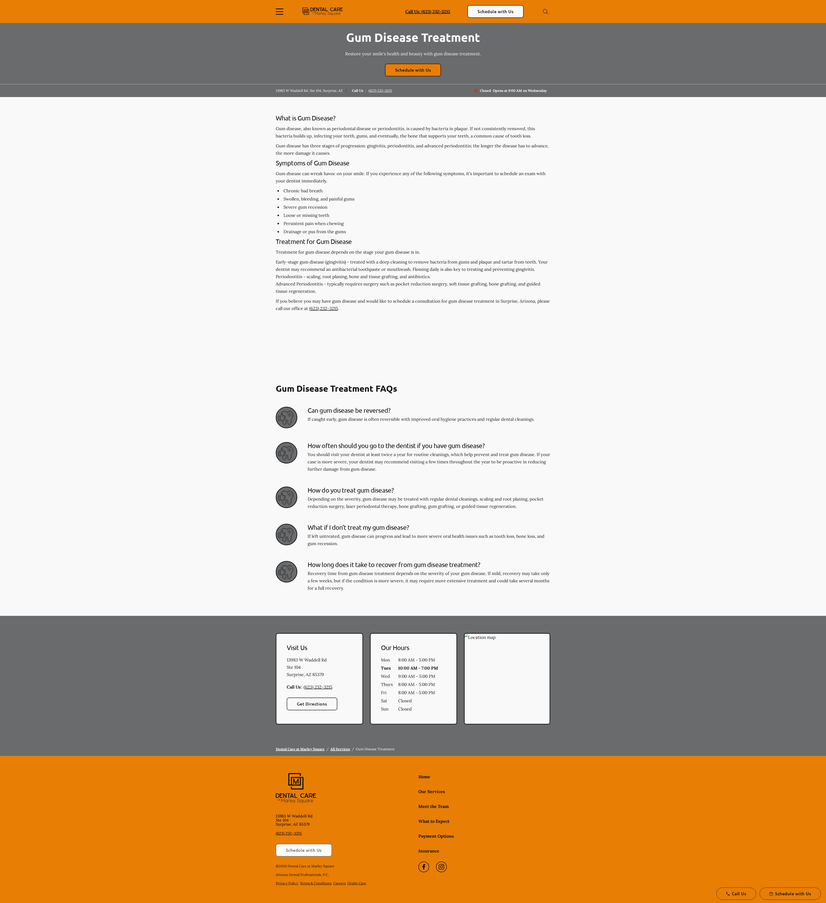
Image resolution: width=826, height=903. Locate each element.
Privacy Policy (287, 883)
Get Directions (312, 704)
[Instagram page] (441, 866)
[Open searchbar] (545, 11)
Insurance (428, 851)
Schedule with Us (495, 11)
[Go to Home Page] (322, 11)
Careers (339, 883)
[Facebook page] (423, 866)
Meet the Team (433, 806)
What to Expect (433, 821)
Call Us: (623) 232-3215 (427, 11)
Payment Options (436, 836)
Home (424, 776)
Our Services (431, 791)
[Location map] (507, 679)
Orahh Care (356, 883)
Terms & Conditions (315, 883)
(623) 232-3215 (380, 90)
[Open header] (280, 11)
